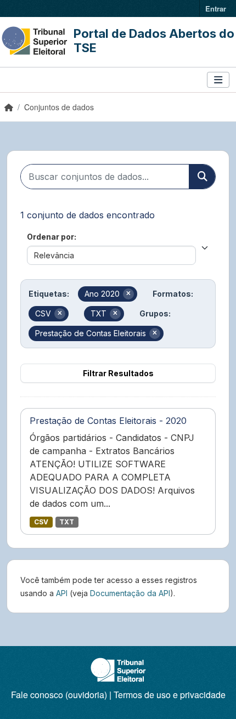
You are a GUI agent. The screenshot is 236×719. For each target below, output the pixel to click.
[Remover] (128, 293)
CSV (41, 522)
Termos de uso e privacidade (170, 694)
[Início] (8, 106)
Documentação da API (130, 593)
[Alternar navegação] (218, 80)
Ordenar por (50, 236)
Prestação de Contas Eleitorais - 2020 (108, 420)
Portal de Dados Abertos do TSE (154, 40)
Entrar (215, 8)
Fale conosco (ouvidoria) (59, 694)
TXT (66, 522)
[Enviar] (202, 177)
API (62, 593)
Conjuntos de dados (59, 106)
